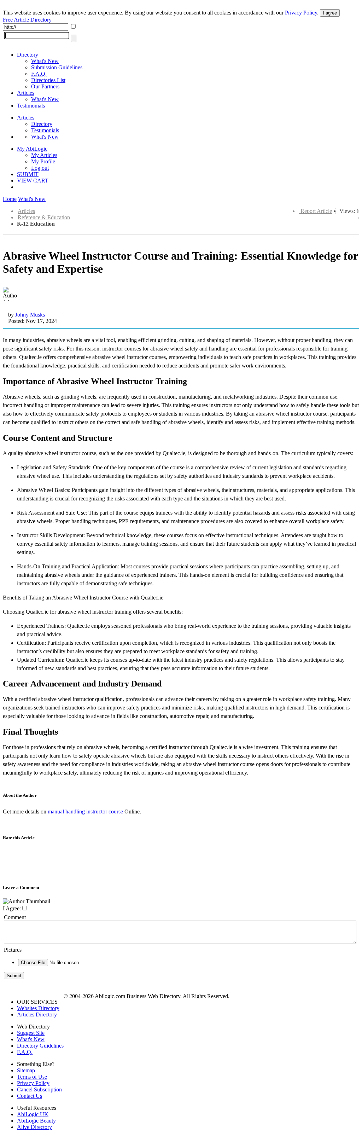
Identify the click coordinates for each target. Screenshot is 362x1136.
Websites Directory (38, 1008)
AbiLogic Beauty (36, 1121)
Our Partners (45, 86)
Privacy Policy (301, 13)
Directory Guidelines (40, 1046)
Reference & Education (44, 217)
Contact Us (29, 1096)
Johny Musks (30, 315)
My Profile (43, 161)
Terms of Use (32, 1077)
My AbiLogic (32, 149)
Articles (25, 93)
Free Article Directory (27, 20)
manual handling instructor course (85, 811)
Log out (40, 168)
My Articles (44, 155)
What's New (45, 61)
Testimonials (31, 106)
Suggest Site (31, 1033)
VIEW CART (32, 181)
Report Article (316, 211)
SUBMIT (28, 174)
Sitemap (26, 1070)
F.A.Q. (39, 74)
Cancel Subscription (39, 1089)
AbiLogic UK (32, 1114)
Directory (27, 55)
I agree (330, 13)
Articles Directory (37, 1015)
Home (10, 199)
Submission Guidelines (56, 67)
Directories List (48, 80)
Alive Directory (34, 1127)
